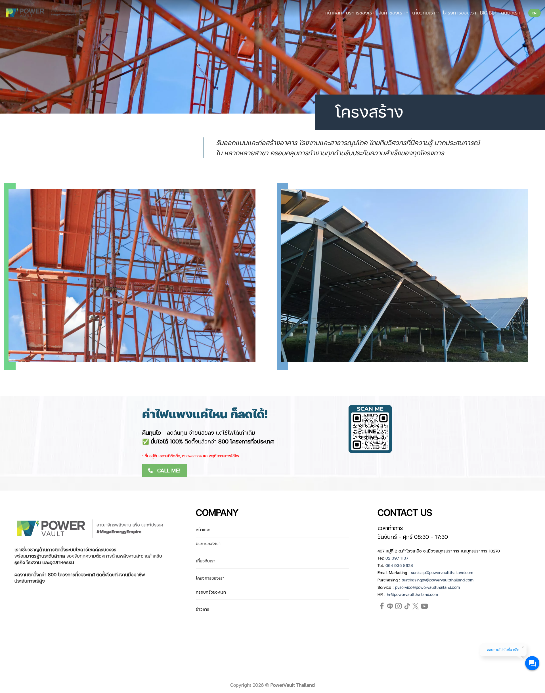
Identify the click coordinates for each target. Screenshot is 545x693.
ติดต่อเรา (510, 12)
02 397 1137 (396, 558)
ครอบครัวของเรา (211, 592)
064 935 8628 (399, 565)
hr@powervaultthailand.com (412, 594)
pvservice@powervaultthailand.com (427, 587)
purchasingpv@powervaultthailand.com (437, 580)
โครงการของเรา (459, 12)
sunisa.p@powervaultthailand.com (442, 572)
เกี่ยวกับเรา (423, 12)
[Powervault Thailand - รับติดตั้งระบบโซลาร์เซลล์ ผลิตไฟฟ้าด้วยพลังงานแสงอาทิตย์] (47, 13)
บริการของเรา (360, 12)
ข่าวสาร (202, 609)
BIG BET (488, 12)
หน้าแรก (203, 529)
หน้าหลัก (333, 12)
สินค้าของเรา (391, 12)
